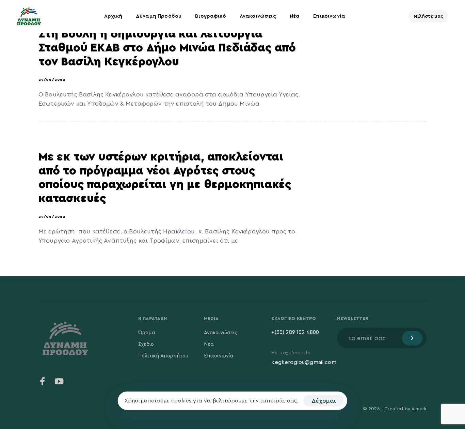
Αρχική (113, 16)
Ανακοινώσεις (258, 16)
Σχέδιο (146, 344)
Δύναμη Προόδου (158, 16)
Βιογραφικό (210, 16)
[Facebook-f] (42, 381)
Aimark (419, 409)
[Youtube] (59, 381)
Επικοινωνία (329, 16)
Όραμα (147, 332)
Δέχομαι (323, 401)
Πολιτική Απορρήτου (163, 355)
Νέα (295, 16)
